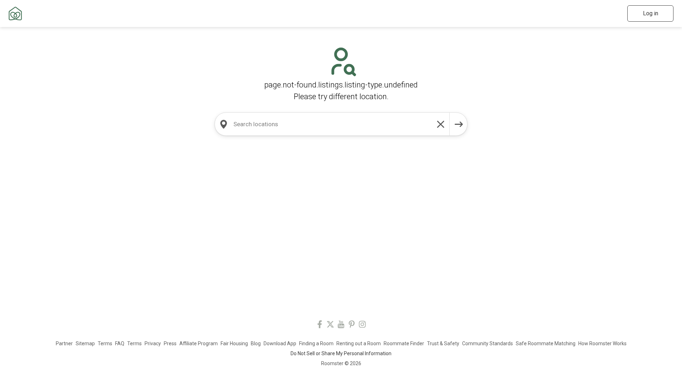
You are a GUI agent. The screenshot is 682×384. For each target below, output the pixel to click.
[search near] (223, 124)
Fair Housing (234, 343)
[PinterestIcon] (351, 325)
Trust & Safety (443, 343)
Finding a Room (316, 343)
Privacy (153, 343)
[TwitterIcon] (330, 325)
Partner (64, 343)
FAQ (119, 343)
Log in (650, 13)
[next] (458, 124)
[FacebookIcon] (319, 325)
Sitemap (85, 343)
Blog (256, 343)
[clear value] (441, 124)
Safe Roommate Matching (545, 343)
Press (170, 343)
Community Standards (487, 343)
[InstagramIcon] (362, 325)
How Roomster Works (602, 343)
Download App (280, 343)
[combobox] (332, 124)
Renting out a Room (358, 343)
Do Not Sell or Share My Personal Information (341, 353)
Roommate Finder (404, 343)
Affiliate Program (198, 343)
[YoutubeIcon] (341, 325)
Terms (105, 343)
